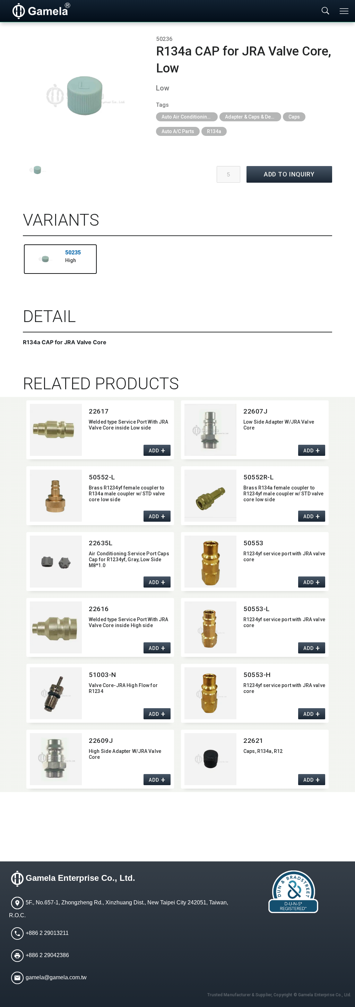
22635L (100, 543)
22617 (99, 411)
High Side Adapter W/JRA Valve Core (125, 754)
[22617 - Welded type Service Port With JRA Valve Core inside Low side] (55, 430)
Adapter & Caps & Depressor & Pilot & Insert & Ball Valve (253, 117)
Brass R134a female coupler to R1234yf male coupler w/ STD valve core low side (283, 493)
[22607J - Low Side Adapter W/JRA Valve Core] (210, 430)
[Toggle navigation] (344, 11)
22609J (101, 741)
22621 (253, 741)
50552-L (102, 477)
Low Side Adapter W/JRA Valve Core (278, 425)
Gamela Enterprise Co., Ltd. (80, 878)
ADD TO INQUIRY (289, 174)
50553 (253, 543)
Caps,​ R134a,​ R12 (263, 751)
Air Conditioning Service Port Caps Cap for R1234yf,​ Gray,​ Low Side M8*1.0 (129, 559)
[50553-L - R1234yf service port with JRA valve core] (210, 627)
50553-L (256, 609)
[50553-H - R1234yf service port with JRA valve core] (210, 693)
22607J (255, 411)
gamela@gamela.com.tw (56, 977)
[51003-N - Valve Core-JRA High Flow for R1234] (55, 693)
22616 (99, 609)
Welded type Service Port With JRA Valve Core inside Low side (128, 425)
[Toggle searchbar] (325, 11)
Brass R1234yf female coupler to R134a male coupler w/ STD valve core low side (127, 493)
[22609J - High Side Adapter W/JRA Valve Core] (55, 759)
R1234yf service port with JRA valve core (284, 556)
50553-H (257, 675)
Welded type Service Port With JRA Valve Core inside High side (128, 622)
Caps (294, 117)
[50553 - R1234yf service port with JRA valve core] (210, 562)
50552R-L (258, 477)
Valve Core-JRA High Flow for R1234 (123, 688)
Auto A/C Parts (178, 131)
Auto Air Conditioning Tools (190, 117)
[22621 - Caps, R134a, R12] (210, 759)
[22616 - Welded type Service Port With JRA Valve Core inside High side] (55, 627)
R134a (214, 131)
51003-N (102, 675)
